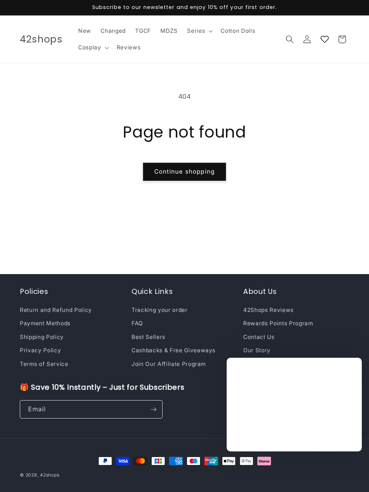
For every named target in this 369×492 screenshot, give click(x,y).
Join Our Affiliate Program (169, 364)
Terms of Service (44, 364)
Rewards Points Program (278, 323)
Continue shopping (184, 171)
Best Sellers (148, 337)
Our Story (257, 350)
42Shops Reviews (268, 310)
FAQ (137, 323)
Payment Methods (45, 323)
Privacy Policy (40, 350)
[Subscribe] (153, 409)
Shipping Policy (42, 337)
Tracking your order (160, 310)
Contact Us (259, 337)
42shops (49, 475)
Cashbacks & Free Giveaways (173, 350)
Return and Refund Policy (56, 310)
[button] (199, 31)
